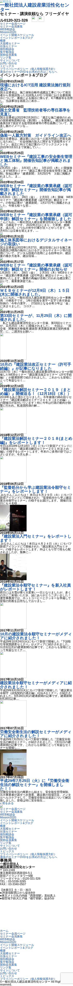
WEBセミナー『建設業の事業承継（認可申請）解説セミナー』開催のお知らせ (36, 267)
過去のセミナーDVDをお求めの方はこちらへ (28, 71)
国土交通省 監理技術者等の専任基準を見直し (35, 112)
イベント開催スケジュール (17, 34)
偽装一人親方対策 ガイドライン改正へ (35, 135)
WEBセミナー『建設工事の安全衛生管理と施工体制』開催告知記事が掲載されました (36, 160)
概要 (3, 40)
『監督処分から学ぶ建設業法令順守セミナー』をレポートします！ (35, 489)
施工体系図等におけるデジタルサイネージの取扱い (36, 242)
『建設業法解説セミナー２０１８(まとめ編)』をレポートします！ (36, 440)
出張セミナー (8, 46)
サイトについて (10, 60)
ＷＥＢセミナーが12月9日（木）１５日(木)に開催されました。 (34, 292)
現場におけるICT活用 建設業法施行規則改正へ (35, 87)
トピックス (7, 66)
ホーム (4, 930)
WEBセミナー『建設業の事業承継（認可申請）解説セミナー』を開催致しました (36, 217)
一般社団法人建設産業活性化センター (34, 7)
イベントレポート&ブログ (16, 37)
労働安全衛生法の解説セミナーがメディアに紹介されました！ (36, 734)
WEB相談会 (7, 29)
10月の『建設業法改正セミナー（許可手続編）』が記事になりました (35, 366)
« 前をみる (7, 803)
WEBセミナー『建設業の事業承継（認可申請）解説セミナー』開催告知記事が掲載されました (36, 190)
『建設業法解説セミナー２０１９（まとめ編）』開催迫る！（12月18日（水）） (35, 391)
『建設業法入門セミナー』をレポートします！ (36, 538)
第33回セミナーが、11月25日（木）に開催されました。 (36, 317)
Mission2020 (8, 32)
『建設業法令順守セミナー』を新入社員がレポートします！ (35, 587)
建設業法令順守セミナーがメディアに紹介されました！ (36, 685)
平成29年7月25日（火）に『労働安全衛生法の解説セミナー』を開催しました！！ (34, 784)
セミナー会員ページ (13, 23)
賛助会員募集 (8, 54)
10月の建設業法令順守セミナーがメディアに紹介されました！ (36, 636)
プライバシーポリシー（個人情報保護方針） (28, 68)
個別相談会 (7, 49)
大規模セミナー (10, 43)
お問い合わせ (8, 63)
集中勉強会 (7, 51)
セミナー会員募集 (11, 26)
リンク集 (5, 57)
